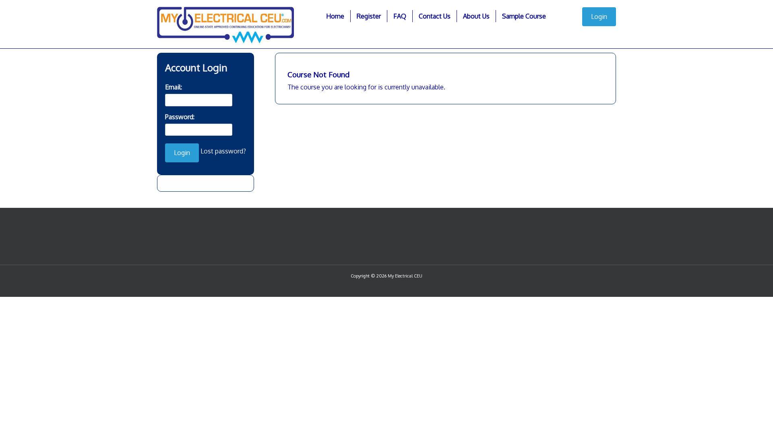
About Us (476, 16)
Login (599, 16)
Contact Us (435, 16)
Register (369, 16)
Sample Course (524, 16)
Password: (179, 117)
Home (335, 16)
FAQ (399, 16)
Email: (173, 87)
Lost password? (223, 151)
